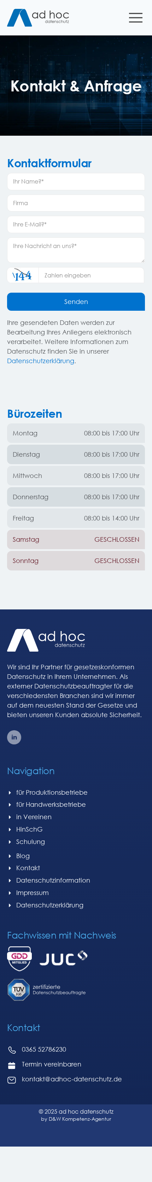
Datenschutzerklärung (40, 361)
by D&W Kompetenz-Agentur (76, 1118)
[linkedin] (14, 737)
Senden (76, 301)
